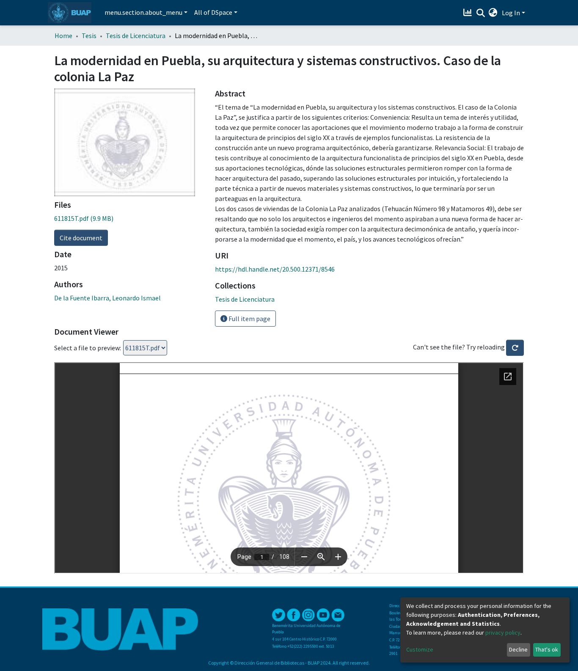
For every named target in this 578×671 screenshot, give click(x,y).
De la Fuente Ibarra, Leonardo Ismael (107, 298)
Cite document (81, 238)
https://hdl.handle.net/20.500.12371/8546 (275, 269)
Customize (419, 649)
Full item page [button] (248, 318)
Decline (518, 649)
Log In (511, 12)
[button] (493, 13)
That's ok (546, 649)
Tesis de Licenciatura (135, 35)
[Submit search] (480, 13)
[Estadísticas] (468, 13)
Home (63, 35)
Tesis (89, 35)
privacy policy (502, 632)
